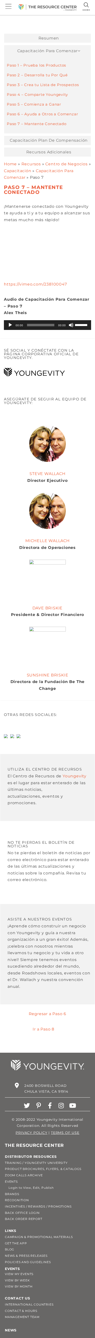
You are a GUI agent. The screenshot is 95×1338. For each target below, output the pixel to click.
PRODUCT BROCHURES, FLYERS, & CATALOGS (43, 1169)
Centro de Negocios (66, 164)
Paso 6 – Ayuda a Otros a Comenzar (42, 114)
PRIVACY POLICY (31, 1132)
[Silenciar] (71, 325)
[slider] (82, 324)
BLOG (9, 1249)
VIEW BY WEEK (17, 1280)
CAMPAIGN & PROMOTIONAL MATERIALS (39, 1237)
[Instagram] (61, 1105)
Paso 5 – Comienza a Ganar (34, 104)
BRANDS (12, 1194)
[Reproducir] (10, 325)
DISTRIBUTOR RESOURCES (31, 1156)
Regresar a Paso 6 (47, 1013)
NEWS (11, 1330)
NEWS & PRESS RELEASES (26, 1256)
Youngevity (74, 776)
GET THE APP (16, 1243)
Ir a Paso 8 (43, 1029)
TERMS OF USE (65, 1132)
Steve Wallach (47, 473)
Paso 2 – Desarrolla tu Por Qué (37, 75)
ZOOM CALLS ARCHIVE (24, 1175)
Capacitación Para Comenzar (47, 51)
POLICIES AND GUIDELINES (28, 1262)
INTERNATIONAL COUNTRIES (29, 1304)
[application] (47, 325)
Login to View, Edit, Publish (29, 1187)
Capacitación (17, 170)
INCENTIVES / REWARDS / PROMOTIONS (38, 1206)
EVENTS (11, 1181)
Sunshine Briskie (47, 675)
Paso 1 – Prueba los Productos (36, 65)
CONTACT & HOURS (21, 1311)
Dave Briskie (47, 608)
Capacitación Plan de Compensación (49, 140)
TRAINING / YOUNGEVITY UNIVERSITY (36, 1163)
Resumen (48, 38)
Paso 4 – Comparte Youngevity (37, 94)
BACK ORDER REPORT (23, 1219)
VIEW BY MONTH (18, 1286)
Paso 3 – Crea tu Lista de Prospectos (43, 84)
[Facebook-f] (50, 1105)
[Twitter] (27, 1105)
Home (10, 164)
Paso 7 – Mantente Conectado (36, 123)
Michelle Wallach (47, 540)
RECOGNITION (17, 1200)
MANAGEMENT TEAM (22, 1317)
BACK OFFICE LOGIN (22, 1213)
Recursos (31, 164)
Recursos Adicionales (48, 152)
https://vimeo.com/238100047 (35, 284)
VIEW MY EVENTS (19, 1274)
